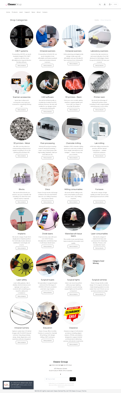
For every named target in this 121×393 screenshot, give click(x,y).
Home (97, 20)
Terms (84, 391)
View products (22, 65)
